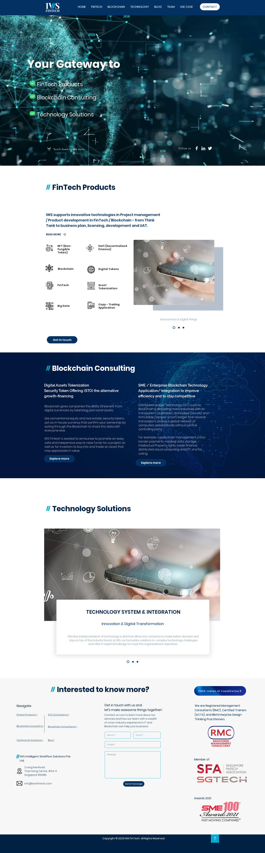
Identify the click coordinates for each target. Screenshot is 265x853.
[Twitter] (210, 148)
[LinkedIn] (203, 148)
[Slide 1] (174, 327)
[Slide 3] (183, 327)
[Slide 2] (179, 327)
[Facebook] (196, 148)
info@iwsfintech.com (38, 783)
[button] (220, 691)
